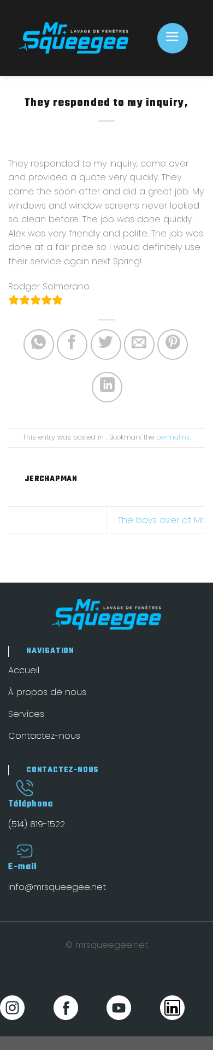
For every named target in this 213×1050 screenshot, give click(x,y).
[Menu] (172, 38)
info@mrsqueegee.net (57, 887)
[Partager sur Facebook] (72, 344)
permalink (173, 437)
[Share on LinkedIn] (107, 387)
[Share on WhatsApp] (38, 344)
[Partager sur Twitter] (106, 344)
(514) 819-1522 (36, 824)
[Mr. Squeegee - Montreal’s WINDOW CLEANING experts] (73, 37)
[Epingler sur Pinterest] (172, 344)
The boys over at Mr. (161, 520)
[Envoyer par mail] (139, 344)
